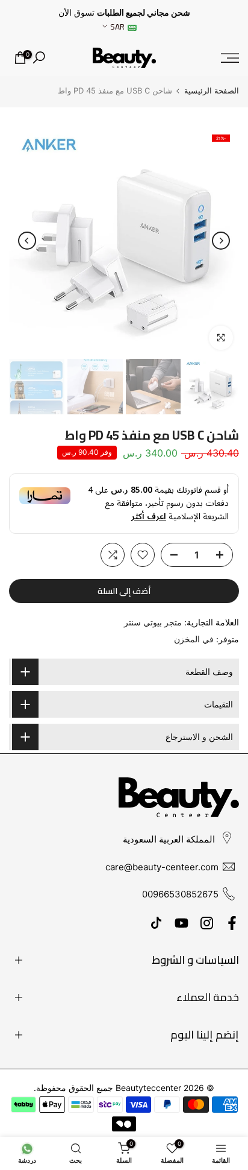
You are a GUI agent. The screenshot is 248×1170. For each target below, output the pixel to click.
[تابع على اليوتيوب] (181, 923)
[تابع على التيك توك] (156, 923)
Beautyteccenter (148, 1088)
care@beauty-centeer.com (162, 867)
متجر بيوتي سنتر (153, 622)
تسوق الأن (76, 12)
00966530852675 (180, 894)
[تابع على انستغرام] (206, 923)
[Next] (27, 241)
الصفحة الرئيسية (211, 91)
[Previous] (221, 241)
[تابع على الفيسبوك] (232, 923)
